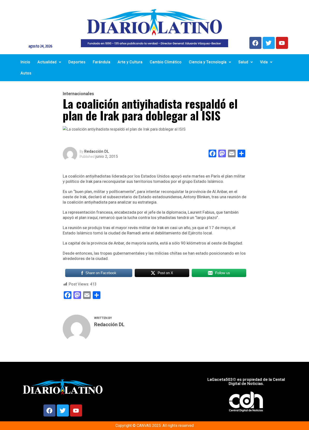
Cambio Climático (166, 62)
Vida (264, 62)
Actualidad (46, 62)
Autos (26, 73)
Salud (243, 62)
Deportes (76, 62)
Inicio (25, 62)
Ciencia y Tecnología (207, 62)
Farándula (101, 62)
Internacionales (78, 93)
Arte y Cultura (130, 62)
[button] (49, 62)
